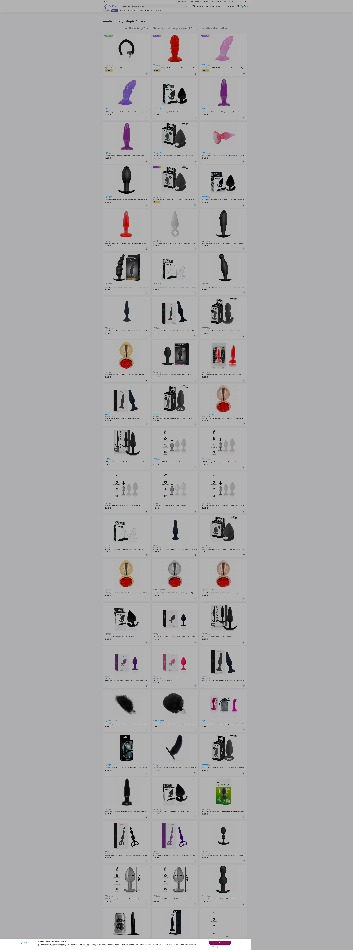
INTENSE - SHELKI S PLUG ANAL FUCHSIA (164, 680)
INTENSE (107, 327)
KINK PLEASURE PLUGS (111, 371)
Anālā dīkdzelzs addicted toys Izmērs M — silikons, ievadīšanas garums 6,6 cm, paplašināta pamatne (175, 199)
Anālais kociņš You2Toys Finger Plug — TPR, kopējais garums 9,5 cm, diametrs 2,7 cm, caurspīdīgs (175, 243)
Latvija (105, 1)
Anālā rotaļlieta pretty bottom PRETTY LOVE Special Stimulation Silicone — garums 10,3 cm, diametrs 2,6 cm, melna (223, 899)
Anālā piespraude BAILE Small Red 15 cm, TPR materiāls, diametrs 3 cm (222, 374)
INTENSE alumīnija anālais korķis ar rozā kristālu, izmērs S (219, 462)
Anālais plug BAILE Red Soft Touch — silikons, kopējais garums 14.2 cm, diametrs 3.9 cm (126, 243)
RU (242, 1)
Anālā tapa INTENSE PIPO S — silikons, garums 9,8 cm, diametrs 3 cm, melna (175, 549)
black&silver (108, 458)
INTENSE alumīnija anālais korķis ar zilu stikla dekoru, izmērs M (123, 899)
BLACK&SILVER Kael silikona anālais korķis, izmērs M (217, 636)
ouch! (106, 64)
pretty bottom (108, 196)
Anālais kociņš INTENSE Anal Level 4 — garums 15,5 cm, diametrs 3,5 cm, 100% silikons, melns (223, 680)
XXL (152, 10)
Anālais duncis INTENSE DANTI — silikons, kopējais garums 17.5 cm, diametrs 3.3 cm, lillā (175, 855)
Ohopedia (158, 10)
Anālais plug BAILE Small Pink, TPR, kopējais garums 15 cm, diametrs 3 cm (126, 155)
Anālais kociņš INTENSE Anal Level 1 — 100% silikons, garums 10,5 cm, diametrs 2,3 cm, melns (126, 331)
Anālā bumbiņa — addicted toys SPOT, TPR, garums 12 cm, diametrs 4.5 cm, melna (175, 768)
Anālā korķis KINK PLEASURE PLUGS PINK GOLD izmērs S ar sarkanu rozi (222, 418)
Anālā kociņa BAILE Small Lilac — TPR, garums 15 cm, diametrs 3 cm (221, 112)
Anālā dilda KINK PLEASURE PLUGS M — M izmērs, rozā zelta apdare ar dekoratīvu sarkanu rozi (223, 593)
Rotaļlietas (131, 10)
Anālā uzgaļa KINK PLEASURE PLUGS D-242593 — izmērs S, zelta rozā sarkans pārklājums (126, 374)
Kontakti (218, 1)
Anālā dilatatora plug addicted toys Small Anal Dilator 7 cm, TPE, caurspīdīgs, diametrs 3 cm (175, 287)
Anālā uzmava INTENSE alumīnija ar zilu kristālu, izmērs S (169, 462)
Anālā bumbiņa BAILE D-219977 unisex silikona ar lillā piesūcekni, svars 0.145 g (126, 112)
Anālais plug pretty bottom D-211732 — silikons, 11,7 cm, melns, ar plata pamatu (223, 287)
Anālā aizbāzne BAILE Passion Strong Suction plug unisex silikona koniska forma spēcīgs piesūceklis (223, 724)
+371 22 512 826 (232, 1)
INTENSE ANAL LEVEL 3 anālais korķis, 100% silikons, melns (122, 418)
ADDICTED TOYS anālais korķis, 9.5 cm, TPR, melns (119, 636)
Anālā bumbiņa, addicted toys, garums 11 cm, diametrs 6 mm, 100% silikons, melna (175, 811)
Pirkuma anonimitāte (195, 1)
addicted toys (157, 108)
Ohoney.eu (106, 17)
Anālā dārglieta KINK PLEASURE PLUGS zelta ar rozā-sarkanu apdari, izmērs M (126, 593)
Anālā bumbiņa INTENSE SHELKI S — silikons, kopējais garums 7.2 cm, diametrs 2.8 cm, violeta (126, 680)
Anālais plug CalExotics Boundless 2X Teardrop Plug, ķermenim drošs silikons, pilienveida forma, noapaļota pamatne (223, 855)
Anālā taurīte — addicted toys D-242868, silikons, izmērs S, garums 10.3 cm (223, 331)
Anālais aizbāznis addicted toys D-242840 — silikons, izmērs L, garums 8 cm (223, 549)
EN (245, 1)
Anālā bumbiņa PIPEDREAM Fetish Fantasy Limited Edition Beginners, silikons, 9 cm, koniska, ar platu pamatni (126, 811)
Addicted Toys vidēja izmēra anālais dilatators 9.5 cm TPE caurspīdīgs (125, 549)
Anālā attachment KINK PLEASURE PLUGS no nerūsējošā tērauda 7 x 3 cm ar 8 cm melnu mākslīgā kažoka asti (175, 724)
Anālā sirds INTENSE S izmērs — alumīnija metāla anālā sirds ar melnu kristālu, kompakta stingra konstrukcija (223, 505)
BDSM (147, 10)
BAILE (154, 64)
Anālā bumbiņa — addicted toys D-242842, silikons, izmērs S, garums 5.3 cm (175, 155)
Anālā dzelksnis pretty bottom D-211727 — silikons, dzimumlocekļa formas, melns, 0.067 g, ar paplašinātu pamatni (223, 243)
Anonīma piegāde (208, 1)
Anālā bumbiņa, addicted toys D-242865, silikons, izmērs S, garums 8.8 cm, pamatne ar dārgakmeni (175, 418)
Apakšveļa (140, 10)
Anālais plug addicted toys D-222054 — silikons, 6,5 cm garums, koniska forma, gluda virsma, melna (175, 112)
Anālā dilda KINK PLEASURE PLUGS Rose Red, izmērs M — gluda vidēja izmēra (175, 593)
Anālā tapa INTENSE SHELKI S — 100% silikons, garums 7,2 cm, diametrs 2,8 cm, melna (175, 636)
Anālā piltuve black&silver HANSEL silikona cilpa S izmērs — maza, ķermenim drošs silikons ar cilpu (126, 462)
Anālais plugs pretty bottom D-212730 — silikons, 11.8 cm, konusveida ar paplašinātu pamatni (126, 287)
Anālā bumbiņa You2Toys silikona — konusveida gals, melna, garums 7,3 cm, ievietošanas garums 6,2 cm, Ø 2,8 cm (223, 811)
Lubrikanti (123, 10)
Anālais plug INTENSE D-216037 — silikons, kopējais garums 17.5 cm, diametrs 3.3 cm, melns (126, 855)
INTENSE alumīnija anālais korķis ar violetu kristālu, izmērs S (170, 505)
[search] (186, 6)
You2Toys (156, 240)
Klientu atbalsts (181, 1)
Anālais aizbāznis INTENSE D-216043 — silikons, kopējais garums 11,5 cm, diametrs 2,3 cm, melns (175, 331)
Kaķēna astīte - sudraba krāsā (113, 68)
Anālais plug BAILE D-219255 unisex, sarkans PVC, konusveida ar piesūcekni (175, 68)
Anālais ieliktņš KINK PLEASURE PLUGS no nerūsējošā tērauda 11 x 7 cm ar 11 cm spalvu (126, 724)
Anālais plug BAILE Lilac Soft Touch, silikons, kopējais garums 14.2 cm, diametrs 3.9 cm (223, 155)
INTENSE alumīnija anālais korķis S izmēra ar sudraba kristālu (122, 505)
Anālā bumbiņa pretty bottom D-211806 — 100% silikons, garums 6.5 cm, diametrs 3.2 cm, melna (175, 374)
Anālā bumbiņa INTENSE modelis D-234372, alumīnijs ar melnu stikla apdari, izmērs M (175, 899)
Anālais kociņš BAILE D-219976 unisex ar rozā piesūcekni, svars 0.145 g (222, 68)
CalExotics (205, 851)
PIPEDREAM (108, 764)
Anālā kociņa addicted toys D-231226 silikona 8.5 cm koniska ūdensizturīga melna (223, 199)
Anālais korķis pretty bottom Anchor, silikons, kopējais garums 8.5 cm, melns (126, 199)
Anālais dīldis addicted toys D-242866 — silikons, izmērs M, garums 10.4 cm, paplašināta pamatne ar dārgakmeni (223, 768)
